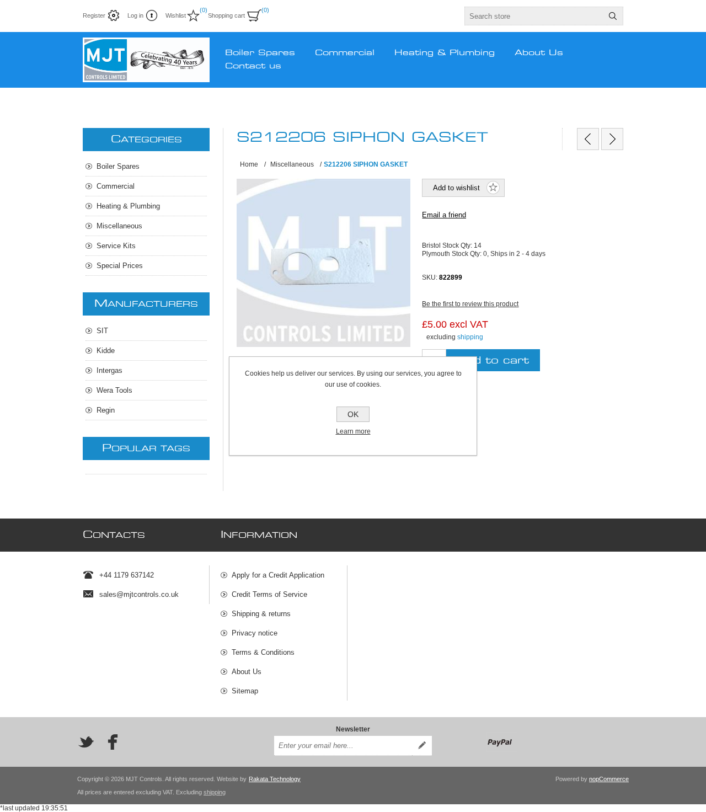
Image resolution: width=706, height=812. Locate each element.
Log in (135, 15)
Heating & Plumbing (128, 206)
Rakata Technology (275, 779)
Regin (106, 410)
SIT (102, 331)
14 (478, 245)
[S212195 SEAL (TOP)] (588, 139)
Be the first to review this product (470, 304)
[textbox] (534, 16)
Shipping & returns (261, 614)
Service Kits (116, 246)
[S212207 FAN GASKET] (612, 139)
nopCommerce (609, 779)
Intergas (109, 370)
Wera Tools (114, 390)
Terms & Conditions (263, 652)
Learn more (353, 431)
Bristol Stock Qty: (448, 245)
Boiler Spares (118, 166)
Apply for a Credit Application (278, 575)
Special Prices (120, 265)
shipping (470, 337)
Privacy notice (254, 633)
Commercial (116, 186)
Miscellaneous (119, 226)
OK (353, 414)
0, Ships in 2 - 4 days (514, 253)
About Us (246, 671)
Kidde (106, 350)
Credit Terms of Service (269, 594)
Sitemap (245, 691)
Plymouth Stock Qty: (452, 253)
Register (94, 15)
